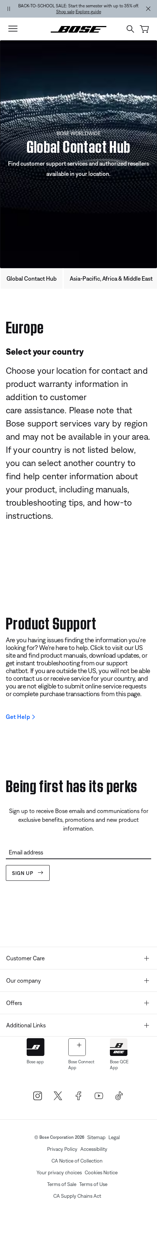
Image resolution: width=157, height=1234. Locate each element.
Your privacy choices (59, 1172)
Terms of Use (93, 1184)
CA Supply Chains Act (77, 1196)
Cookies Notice (101, 1172)
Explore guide (88, 11)
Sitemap (96, 1137)
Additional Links (26, 1025)
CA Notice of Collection (77, 1161)
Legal (114, 1137)
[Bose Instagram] (37, 1096)
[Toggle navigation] (13, 29)
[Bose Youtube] (99, 1096)
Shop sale (65, 11)
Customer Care (25, 958)
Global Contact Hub (32, 278)
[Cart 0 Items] (144, 29)
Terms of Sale (61, 1184)
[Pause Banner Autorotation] (9, 9)
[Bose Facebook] (78, 1096)
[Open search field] (130, 29)
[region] (78, 9)
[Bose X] (58, 1096)
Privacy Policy (62, 1149)
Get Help (18, 716)
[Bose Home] (79, 28)
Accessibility (93, 1149)
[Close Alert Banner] (148, 9)
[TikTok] (119, 1096)
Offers (14, 1003)
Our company (23, 980)
